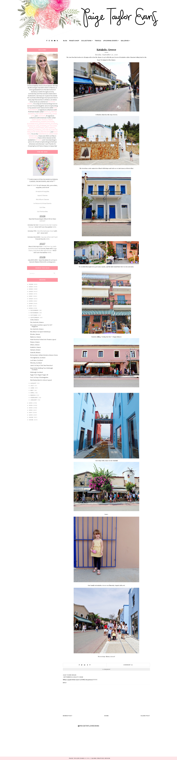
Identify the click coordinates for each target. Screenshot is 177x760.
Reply (65, 682)
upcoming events (110, 40)
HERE (54, 227)
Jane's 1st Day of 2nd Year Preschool (41, 365)
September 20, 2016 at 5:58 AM (73, 677)
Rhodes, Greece (35, 334)
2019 (31, 301)
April (33, 392)
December (35, 310)
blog (65, 40)
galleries (125, 40)
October (34, 315)
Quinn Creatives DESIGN (101, 758)
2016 (31, 308)
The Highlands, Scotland (37, 357)
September (35, 317)
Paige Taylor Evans (76, 758)
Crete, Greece (34, 320)
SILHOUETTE (33, 138)
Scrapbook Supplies (42, 191)
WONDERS (43, 126)
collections (86, 40)
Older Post (145, 715)
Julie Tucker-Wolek (69, 675)
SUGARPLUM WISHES (47, 122)
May (32, 390)
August (34, 383)
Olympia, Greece (35, 350)
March (33, 395)
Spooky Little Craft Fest (49, 237)
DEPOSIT (42, 221)
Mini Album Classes (42, 199)
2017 (31, 306)
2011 (31, 412)
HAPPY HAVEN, (36, 120)
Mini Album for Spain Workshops (40, 332)
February (34, 397)
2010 (31, 415)
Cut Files (42, 207)
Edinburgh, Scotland (36, 372)
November (35, 312)
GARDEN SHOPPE (44, 124)
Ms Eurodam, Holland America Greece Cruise (44, 355)
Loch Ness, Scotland (36, 360)
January (34, 400)
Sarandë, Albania (35, 352)
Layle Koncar (47, 250)
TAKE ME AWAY (45, 132)
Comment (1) (128, 665)
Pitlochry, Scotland (36, 363)
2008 (31, 420)
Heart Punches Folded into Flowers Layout (43, 339)
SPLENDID (54, 124)
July (32, 385)
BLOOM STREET (39, 128)
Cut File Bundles (42, 211)
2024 (31, 289)
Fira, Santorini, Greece (37, 322)
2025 (31, 286)
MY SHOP (39, 140)
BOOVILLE (47, 112)
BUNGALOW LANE (33, 126)
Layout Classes (42, 195)
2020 (31, 298)
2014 (31, 405)
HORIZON (30, 130)
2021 (31, 296)
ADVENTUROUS (35, 122)
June (33, 388)
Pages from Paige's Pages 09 (39, 375)
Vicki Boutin (37, 250)
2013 (31, 408)
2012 (31, 410)
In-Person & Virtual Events (42, 203)
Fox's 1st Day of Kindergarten (39, 377)
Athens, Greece (34, 345)
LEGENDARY (41, 116)
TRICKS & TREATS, (47, 120)
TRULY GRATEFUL (50, 128)
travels (98, 40)
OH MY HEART (35, 132)
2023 (31, 291)
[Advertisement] (42, 454)
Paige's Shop (74, 40)
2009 (31, 417)
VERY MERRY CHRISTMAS (43, 114)
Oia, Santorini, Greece (36, 329)
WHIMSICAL (38, 130)
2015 (31, 403)
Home (106, 715)
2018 (31, 303)
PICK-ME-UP (46, 130)
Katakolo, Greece (35, 347)
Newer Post (67, 715)
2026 (31, 284)
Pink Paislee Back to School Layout (41, 380)
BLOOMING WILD (32, 124)
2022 (31, 294)
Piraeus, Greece (35, 342)
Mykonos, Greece (35, 337)
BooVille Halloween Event (45, 231)
